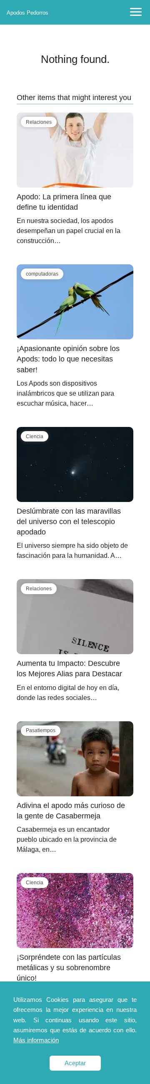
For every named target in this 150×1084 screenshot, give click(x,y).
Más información (36, 1040)
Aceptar (75, 1062)
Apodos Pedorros (27, 13)
